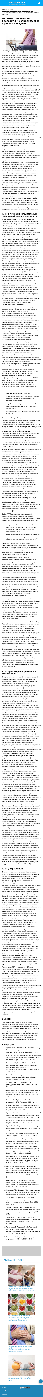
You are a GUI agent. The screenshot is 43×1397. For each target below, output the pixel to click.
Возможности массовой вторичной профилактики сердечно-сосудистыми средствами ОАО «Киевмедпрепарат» (20, 1348)
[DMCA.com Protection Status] (25, 1388)
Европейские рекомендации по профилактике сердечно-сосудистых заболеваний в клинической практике (21, 1288)
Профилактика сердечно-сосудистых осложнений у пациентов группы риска (21, 1378)
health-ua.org (17, 3)
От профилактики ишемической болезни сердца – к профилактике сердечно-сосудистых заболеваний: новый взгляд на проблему (20, 1318)
